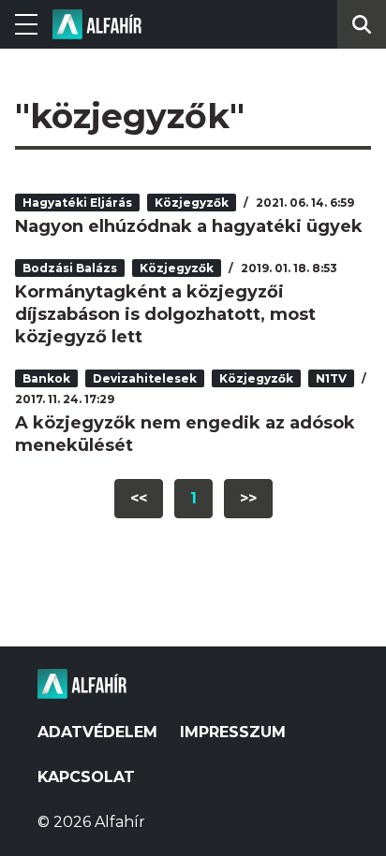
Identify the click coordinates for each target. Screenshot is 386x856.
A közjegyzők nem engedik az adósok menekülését (185, 434)
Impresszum (233, 732)
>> (248, 498)
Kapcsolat (86, 777)
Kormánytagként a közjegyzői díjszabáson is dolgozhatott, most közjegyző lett (165, 314)
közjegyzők (192, 203)
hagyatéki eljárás (77, 203)
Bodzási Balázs (69, 268)
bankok (46, 378)
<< (138, 498)
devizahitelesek (145, 378)
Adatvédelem (97, 732)
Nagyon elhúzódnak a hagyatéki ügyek (189, 226)
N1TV (331, 378)
